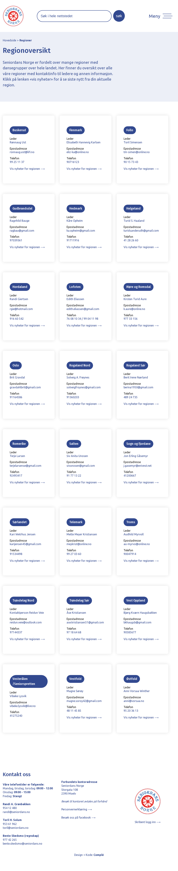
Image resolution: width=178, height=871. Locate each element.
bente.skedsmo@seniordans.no (22, 843)
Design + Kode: (89, 854)
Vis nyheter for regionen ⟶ (27, 168)
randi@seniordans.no (16, 811)
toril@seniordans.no (16, 827)
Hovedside (9, 40)
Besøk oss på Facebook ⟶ (78, 817)
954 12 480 (10, 807)
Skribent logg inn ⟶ (147, 822)
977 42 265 (10, 839)
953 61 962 (10, 823)
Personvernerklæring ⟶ (76, 809)
